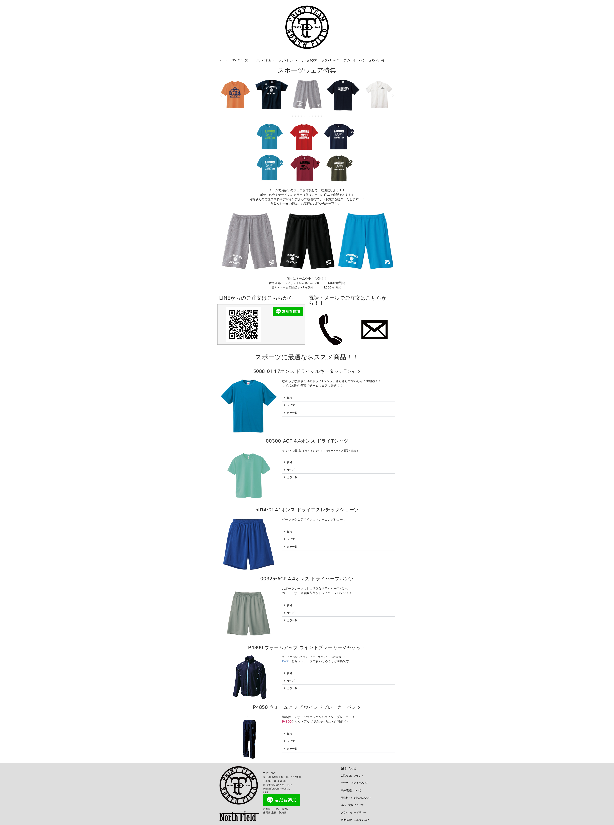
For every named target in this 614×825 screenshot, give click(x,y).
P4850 (286, 661)
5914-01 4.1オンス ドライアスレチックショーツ (307, 509)
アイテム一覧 (240, 60)
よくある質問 (309, 60)
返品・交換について (352, 805)
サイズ (291, 405)
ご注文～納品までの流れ (355, 783)
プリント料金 (263, 60)
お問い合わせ (376, 60)
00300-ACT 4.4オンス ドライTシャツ (307, 441)
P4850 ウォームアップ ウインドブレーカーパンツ (307, 707)
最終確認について (351, 790)
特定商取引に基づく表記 (355, 819)
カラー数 (292, 412)
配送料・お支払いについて (356, 797)
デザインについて (354, 60)
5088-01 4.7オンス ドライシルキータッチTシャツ (307, 371)
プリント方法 (286, 60)
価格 (289, 397)
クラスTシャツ (330, 60)
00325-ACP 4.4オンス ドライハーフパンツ (307, 578)
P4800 (287, 721)
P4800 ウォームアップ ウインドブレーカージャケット (307, 647)
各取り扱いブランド (352, 775)
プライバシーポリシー (353, 812)
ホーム (224, 60)
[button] (241, 60)
